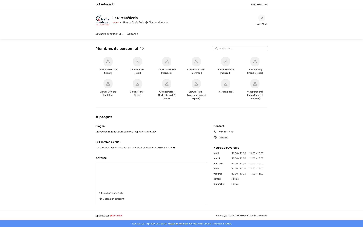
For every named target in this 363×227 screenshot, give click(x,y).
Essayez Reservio (178, 223)
